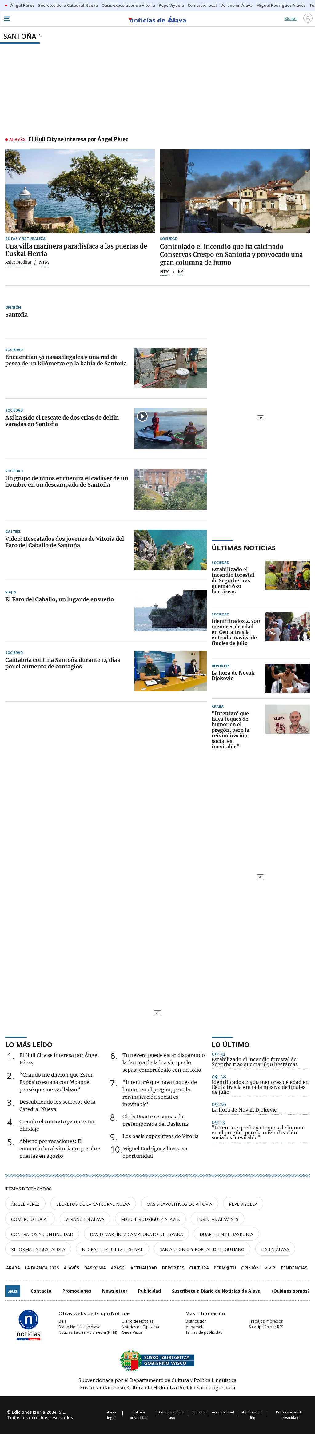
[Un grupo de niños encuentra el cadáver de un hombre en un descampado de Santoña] (170, 489)
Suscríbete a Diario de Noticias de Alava (216, 1291)
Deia (62, 1321)
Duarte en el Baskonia (226, 1234)
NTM (165, 271)
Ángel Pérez (25, 1204)
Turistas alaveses (217, 1219)
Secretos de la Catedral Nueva (93, 1204)
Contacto (41, 1291)
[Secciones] (7, 18)
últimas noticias (244, 547)
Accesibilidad (223, 1412)
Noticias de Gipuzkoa (140, 1326)
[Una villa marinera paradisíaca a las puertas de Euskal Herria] (80, 191)
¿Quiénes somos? (290, 1291)
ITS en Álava (275, 1249)
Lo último (230, 1044)
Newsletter (114, 1291)
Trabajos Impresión (266, 1321)
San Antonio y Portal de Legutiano (202, 1249)
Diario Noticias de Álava (79, 1326)
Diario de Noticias (137, 1321)
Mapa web (194, 1326)
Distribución (196, 1321)
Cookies (198, 1412)
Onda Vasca (132, 1332)
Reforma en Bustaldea (38, 1249)
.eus (13, 1291)
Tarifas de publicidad (204, 1332)
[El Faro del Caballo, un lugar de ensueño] (170, 610)
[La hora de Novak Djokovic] (287, 678)
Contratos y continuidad (42, 1234)
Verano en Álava (85, 1219)
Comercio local (30, 1219)
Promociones (76, 1291)
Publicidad (149, 1291)
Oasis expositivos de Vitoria (179, 1204)
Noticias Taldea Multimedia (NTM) (87, 1332)
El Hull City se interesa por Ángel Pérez (78, 140)
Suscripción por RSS (266, 1326)
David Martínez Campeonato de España (136, 1234)
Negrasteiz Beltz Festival (112, 1249)
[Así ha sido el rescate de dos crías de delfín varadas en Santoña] (170, 428)
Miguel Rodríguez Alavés (150, 1219)
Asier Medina (18, 262)
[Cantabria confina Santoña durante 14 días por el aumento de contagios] (170, 671)
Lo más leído (28, 1044)
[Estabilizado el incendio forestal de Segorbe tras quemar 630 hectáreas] (287, 581)
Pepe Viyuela (243, 1204)
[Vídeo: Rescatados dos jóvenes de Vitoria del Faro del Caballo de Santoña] (170, 550)
